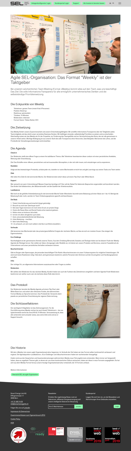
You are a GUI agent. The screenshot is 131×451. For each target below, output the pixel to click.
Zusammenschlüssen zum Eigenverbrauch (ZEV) (28, 415)
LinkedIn (27, 408)
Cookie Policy (15, 419)
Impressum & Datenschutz (20, 411)
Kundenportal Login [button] (62, 3)
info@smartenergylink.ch (19, 404)
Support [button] (76, 3)
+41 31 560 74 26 (17, 402)
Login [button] (117, 406)
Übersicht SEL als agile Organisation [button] (25, 374)
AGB (12, 423)
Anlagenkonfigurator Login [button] (40, 3)
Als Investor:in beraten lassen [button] (93, 3)
